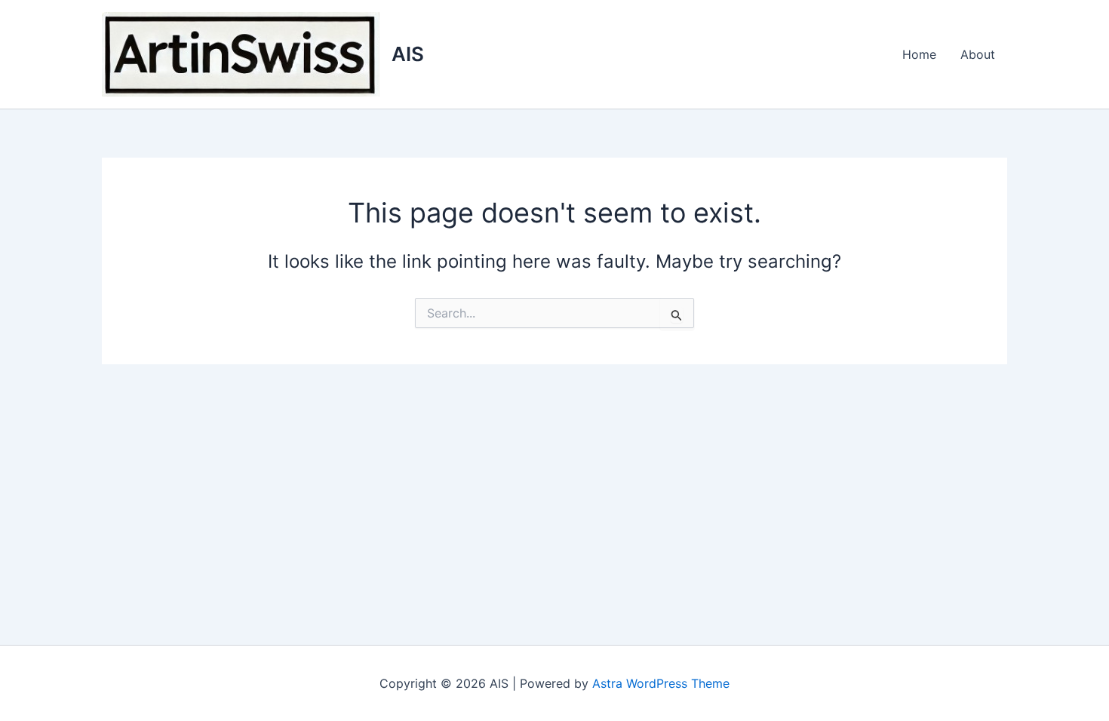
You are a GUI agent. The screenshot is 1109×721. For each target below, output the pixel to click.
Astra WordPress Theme (661, 683)
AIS (408, 54)
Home (919, 54)
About (977, 54)
